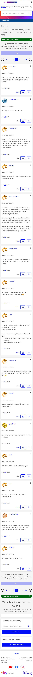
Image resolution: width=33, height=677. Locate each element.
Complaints (4, 660)
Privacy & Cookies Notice (8, 659)
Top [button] (17, 654)
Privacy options (5, 657)
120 (5, 564)
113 (5, 349)
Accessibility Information (25, 659)
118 (5, 503)
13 (26, 59)
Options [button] (3, 26)
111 (5, 270)
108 (5, 154)
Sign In (31, 2)
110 (5, 237)
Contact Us (29, 660)
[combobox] (15, 13)
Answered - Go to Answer (16, 39)
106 (5, 88)
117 (5, 472)
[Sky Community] (10, 2)
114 (5, 381)
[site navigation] (2, 2)
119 (5, 536)
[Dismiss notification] (30, 7)
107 (5, 117)
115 (5, 412)
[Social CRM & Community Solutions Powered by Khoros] (27, 673)
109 (5, 185)
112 (5, 303)
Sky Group (4, 662)
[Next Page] (30, 59)
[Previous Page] (2, 59)
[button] (30, 66)
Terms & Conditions (26, 657)
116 (5, 443)
